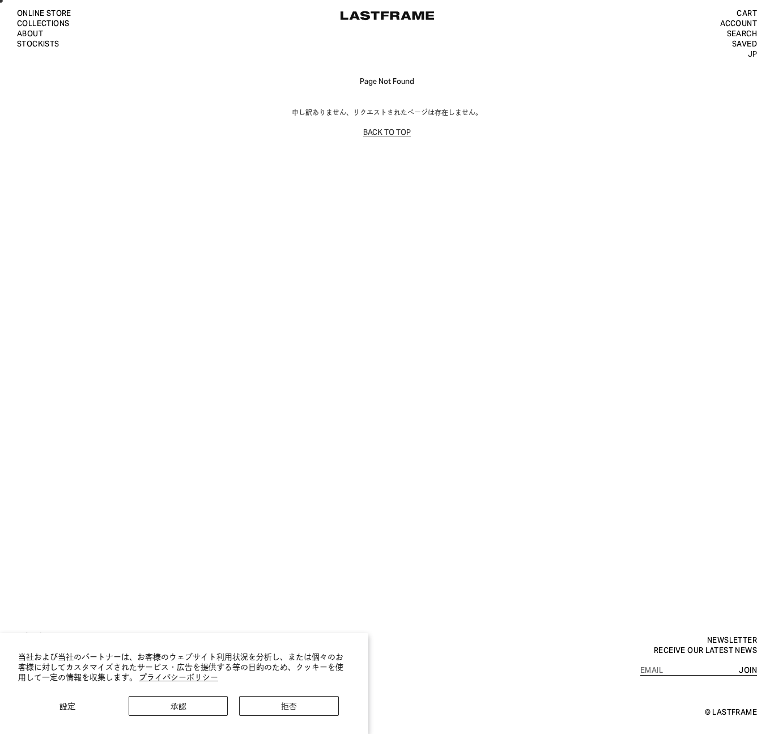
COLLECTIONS (43, 22)
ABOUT (30, 33)
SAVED (744, 43)
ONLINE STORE (44, 12)
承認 (178, 705)
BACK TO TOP (387, 131)
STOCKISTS (38, 43)
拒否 (289, 705)
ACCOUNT (738, 22)
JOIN (748, 669)
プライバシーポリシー (178, 676)
